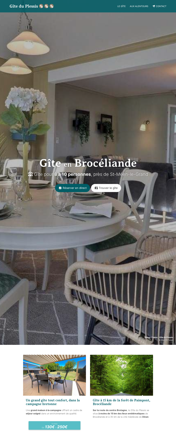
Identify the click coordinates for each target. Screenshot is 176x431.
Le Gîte (121, 6)
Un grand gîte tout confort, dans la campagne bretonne (53, 402)
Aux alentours (139, 6)
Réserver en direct (74, 188)
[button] (13, 172)
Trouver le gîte (108, 188)
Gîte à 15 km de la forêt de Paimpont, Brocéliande (121, 402)
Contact (160, 6)
